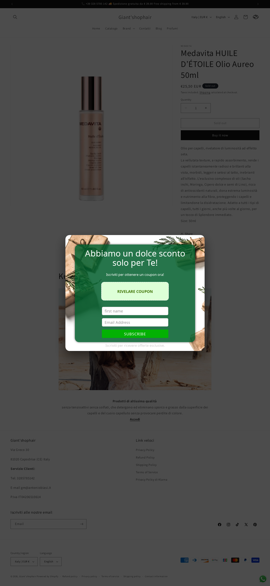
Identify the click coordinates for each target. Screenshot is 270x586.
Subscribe (135, 333)
